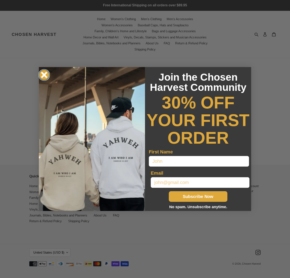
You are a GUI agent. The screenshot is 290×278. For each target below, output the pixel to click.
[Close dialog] (44, 75)
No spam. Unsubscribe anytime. (198, 207)
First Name (161, 151)
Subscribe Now (198, 196)
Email (157, 173)
